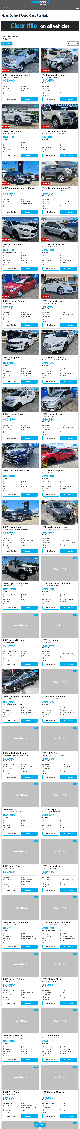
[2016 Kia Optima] (20, 342)
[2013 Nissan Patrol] (20, 1020)
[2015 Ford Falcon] (20, 229)
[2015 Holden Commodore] (20, 907)
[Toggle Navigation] (77, 7)
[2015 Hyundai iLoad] (20, 399)
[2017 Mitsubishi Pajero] (60, 116)
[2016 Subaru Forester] (60, 229)
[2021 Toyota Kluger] (20, 512)
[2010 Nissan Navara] (20, 625)
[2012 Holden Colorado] (20, 964)
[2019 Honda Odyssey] (60, 286)
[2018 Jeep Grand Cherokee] (60, 568)
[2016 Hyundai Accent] (20, 286)
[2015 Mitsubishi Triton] (20, 738)
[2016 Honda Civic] (60, 851)
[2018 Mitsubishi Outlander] (20, 681)
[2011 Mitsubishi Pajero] (60, 60)
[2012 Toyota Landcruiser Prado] (20, 60)
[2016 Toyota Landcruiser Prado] (60, 173)
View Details (11, 99)
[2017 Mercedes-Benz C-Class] (20, 173)
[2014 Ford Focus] (20, 1077)
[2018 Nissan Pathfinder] (60, 681)
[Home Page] (40, 2)
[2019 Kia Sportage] (60, 794)
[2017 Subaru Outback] (60, 342)
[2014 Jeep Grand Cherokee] (60, 907)
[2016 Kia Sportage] (60, 625)
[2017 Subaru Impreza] (60, 455)
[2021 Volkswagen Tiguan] (60, 512)
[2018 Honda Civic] (20, 851)
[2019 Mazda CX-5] (60, 964)
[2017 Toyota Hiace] (60, 1020)
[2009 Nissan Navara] (60, 1077)
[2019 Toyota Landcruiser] (20, 568)
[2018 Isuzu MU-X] (20, 794)
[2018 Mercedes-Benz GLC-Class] (20, 455)
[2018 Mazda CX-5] (20, 116)
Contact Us (29, 99)
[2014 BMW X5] (60, 738)
